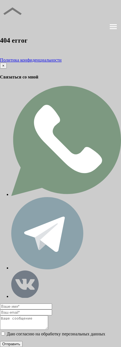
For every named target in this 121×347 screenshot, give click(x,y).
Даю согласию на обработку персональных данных (55, 333)
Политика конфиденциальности (31, 60)
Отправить (11, 344)
